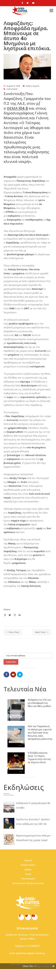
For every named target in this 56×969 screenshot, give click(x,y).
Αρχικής (35, 86)
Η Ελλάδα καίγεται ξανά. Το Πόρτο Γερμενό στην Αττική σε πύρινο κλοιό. (39, 757)
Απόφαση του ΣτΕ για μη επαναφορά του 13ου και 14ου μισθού (39, 703)
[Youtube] (33, 3)
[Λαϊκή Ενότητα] (20, 10)
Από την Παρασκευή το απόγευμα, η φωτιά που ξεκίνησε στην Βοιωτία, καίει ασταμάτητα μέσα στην (40, 733)
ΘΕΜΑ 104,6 (17, 108)
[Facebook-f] (21, 917)
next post (41, 632)
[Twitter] (28, 3)
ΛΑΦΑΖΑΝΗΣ (12, 89)
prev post (13, 632)
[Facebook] (22, 3)
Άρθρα (29, 86)
